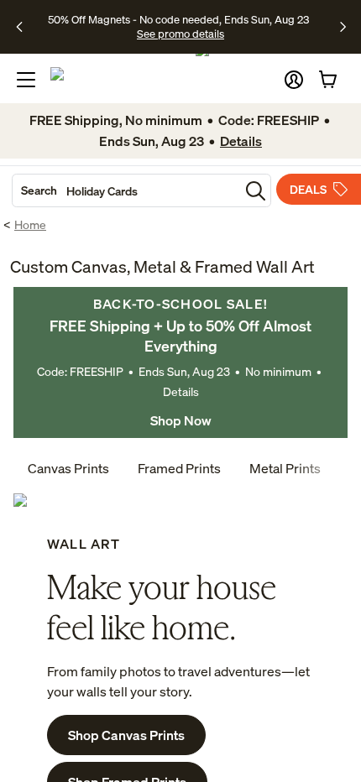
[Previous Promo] (24, 27)
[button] (294, 79)
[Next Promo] (343, 27)
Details (181, 391)
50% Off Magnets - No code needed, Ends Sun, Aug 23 (178, 19)
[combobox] (126, 190)
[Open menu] (26, 79)
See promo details (180, 33)
